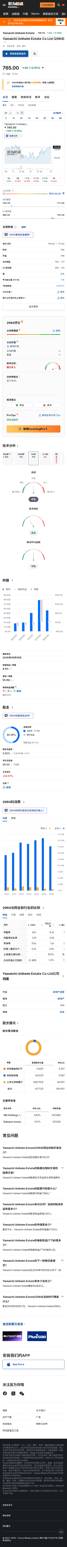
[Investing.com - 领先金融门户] (15, 5)
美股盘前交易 (50, 14)
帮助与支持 (41, 1423)
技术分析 (9, 446)
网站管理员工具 (11, 1430)
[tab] (7, 458)
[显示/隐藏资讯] (22, 113)
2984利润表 (12, 802)
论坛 (46, 97)
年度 (5, 818)
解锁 (34, 960)
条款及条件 (7, 1505)
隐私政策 (6, 1515)
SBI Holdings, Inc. (14, 1115)
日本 (62, 1012)
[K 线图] (6, 113)
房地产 (61, 998)
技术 (37, 97)
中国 (25, 14)
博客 (5, 1410)
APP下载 (7, 1417)
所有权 (21, 105)
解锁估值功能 (55, 193)
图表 (14, 97)
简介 (12, 105)
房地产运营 (58, 992)
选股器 (16, 14)
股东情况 (9, 1023)
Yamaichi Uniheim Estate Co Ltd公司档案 (31, 976)
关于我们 (40, 1410)
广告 (38, 1417)
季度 (13, 818)
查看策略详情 (18, 86)
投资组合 (7, 1423)
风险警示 (6, 1526)
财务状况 (26, 97)
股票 (5, 14)
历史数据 (32, 105)
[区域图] (10, 113)
